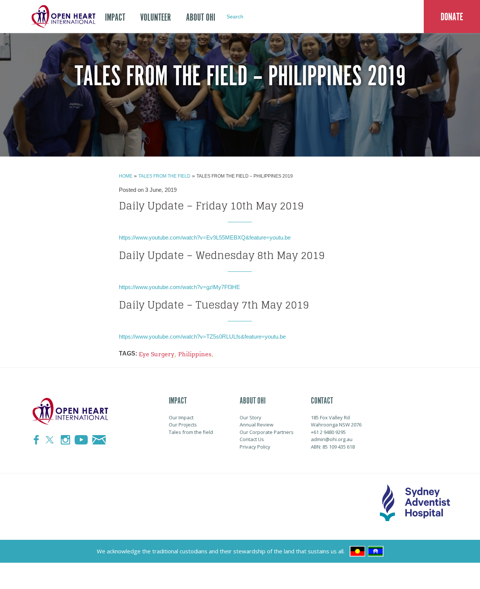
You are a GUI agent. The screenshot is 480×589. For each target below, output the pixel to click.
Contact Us (252, 439)
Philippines (195, 354)
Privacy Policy (255, 446)
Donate (452, 17)
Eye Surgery (156, 354)
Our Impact (181, 417)
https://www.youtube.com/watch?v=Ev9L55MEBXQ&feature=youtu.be (205, 237)
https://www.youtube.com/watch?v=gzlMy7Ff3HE (179, 287)
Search (234, 17)
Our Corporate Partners (267, 432)
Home (125, 176)
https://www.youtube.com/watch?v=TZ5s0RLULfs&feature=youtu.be (202, 336)
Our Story (250, 417)
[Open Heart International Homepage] (62, 16)
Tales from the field (164, 176)
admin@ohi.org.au (331, 439)
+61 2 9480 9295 (328, 432)
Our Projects (183, 424)
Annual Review (256, 424)
